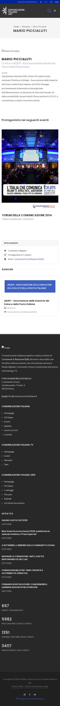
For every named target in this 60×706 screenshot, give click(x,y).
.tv (51, 2)
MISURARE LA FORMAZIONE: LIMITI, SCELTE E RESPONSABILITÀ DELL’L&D (23, 558)
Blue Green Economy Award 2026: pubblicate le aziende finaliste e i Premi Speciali (26, 533)
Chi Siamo (8, 417)
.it (41, 2)
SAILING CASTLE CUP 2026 (14, 520)
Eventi (7, 421)
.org (56, 2)
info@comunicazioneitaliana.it (31, 698)
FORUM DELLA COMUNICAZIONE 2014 (27, 215)
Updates (8, 426)
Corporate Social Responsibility (29, 259)
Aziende (7, 498)
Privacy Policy (17, 686)
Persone (26, 26)
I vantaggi (9, 490)
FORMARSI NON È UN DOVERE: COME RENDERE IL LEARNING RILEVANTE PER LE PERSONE (24, 586)
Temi (6, 464)
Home (16, 26)
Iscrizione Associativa (14, 503)
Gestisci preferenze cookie (36, 686)
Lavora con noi (11, 430)
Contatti (8, 434)
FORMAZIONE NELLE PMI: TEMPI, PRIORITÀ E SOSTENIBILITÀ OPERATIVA (22, 572)
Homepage (9, 413)
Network (8, 460)
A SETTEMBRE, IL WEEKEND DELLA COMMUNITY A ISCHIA (28, 545)
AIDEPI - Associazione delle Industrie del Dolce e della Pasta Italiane (26, 302)
